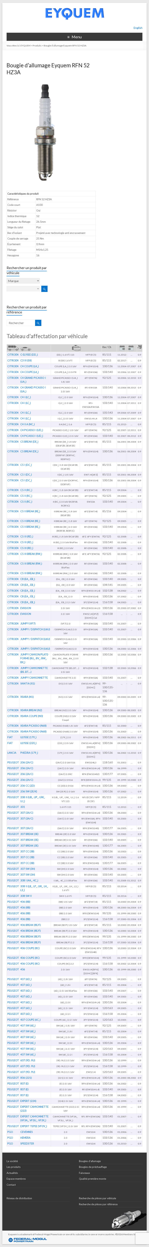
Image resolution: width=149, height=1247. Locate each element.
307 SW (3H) (27, 868)
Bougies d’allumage (90, 1161)
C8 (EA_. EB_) (27, 579)
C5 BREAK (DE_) (29, 441)
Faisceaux (84, 1172)
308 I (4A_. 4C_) (29, 880)
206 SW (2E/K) (28, 791)
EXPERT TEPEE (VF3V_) (33, 1126)
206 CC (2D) (27, 785)
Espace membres (16, 1178)
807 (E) (24, 1083)
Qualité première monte (92, 1178)
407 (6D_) (26, 979)
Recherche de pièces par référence (98, 1204)
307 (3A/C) (26, 812)
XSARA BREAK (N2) (31, 710)
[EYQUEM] (74, 5)
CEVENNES (26, 1131)
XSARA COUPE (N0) (31, 716)
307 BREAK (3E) (29, 834)
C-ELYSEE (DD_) (29, 354)
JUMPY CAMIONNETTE (34, 677)
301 (22, 806)
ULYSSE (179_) (28, 737)
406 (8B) (25, 901)
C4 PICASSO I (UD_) (31, 430)
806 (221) (26, 1077)
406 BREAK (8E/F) (30, 924)
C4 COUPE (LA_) (29, 366)
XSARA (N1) (27, 696)
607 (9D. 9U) (27, 1060)
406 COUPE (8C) (30, 948)
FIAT (10, 737)
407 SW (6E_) (28, 1025)
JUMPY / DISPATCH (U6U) (35, 629)
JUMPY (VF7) (28, 623)
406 (22, 969)
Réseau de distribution (19, 1198)
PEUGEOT (13, 762)
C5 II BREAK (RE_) (30, 511)
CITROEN (12, 354)
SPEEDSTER (27, 1143)
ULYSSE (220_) (28, 743)
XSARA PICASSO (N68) (33, 725)
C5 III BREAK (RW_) (31, 553)
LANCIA (11, 752)
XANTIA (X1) (27, 683)
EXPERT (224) (28, 1100)
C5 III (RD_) (26, 536)
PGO (10, 1131)
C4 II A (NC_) (27, 424)
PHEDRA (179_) (29, 752)
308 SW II (26, 895)
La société (12, 1161)
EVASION (25, 608)
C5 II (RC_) (26, 490)
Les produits (14, 1166)
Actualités (12, 1172)
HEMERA (25, 1137)
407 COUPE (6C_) (30, 1019)
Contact (11, 1184)
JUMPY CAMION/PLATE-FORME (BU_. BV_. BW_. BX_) (34, 658)
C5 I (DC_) (26, 464)
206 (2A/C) (26, 762)
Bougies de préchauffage (93, 1166)
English (138, 27)
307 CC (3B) (27, 851)
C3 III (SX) (26, 360)
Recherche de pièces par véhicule (97, 1198)
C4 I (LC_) (25, 397)
